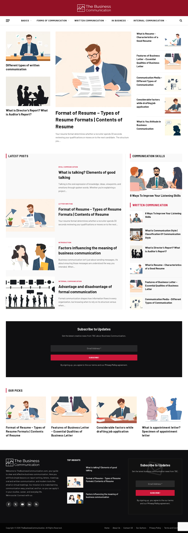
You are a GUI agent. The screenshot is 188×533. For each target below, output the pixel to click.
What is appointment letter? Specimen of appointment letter (161, 431)
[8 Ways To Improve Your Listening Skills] (156, 176)
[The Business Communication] (94, 8)
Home (106, 528)
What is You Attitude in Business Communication (149, 125)
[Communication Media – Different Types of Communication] (173, 83)
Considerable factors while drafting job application (148, 103)
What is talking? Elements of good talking (86, 175)
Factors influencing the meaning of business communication (87, 250)
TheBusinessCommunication (33, 528)
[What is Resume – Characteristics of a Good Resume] (173, 39)
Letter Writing (65, 204)
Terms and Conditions (173, 528)
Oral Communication (68, 167)
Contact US (128, 528)
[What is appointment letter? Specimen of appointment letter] (162, 409)
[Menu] (8, 20)
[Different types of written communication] (28, 46)
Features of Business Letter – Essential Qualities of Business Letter (148, 61)
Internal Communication (149, 20)
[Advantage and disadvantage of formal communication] (30, 292)
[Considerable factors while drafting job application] (173, 105)
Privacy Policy (111, 365)
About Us (116, 528)
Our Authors (141, 528)
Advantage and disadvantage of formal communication (85, 289)
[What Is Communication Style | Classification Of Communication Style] (136, 234)
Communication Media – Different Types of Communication (149, 81)
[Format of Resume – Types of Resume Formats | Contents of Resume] (93, 69)
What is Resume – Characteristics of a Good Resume (147, 37)
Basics (25, 20)
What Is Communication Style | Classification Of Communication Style (163, 234)
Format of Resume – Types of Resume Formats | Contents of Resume (89, 119)
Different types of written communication (23, 67)
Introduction (64, 242)
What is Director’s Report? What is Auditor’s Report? (27, 112)
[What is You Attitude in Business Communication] (173, 127)
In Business (119, 20)
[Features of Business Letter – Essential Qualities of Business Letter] (173, 61)
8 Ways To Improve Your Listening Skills (155, 195)
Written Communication (89, 20)
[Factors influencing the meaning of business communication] (30, 254)
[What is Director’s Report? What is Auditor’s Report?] (28, 91)
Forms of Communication (52, 20)
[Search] (180, 20)
